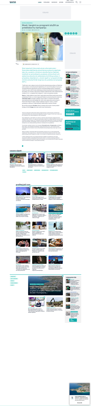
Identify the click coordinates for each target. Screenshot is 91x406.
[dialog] (80, 394)
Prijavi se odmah (69, 128)
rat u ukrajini (14, 278)
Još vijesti (72, 320)
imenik (68, 0)
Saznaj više (79, 402)
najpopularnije (71, 277)
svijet (12, 285)
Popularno (47, 2)
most (24, 170)
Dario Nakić (29, 170)
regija (12, 280)
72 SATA (24, 172)
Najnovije (54, 2)
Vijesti (39, 2)
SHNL (62, 2)
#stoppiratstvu (69, 2)
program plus (45, 170)
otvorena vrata (54, 170)
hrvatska (13, 276)
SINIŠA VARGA (37, 170)
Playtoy (71, 0)
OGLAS (45, 13)
